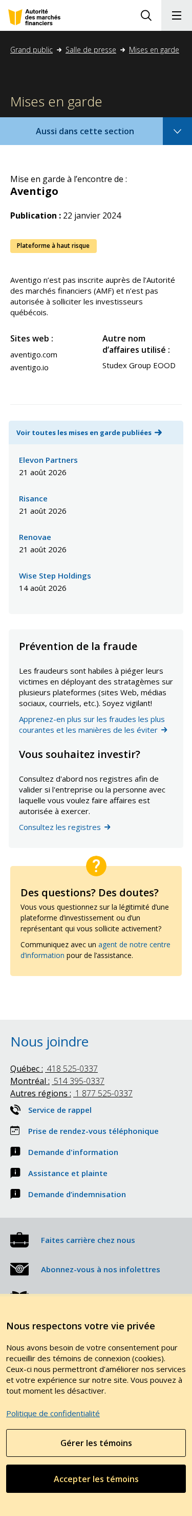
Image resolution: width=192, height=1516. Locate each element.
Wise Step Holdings (55, 575)
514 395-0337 (57, 1081)
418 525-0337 (54, 1068)
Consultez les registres (60, 827)
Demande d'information (73, 1152)
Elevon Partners (48, 460)
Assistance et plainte (68, 1173)
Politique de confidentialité (53, 1413)
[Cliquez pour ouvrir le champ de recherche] (146, 15)
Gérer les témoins (96, 1443)
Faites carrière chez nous (88, 1240)
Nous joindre (49, 1041)
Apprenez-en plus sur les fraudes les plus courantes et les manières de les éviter (92, 724)
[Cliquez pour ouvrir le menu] (176, 15)
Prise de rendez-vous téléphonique (93, 1131)
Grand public (31, 49)
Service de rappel (60, 1110)
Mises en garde (154, 49)
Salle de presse (91, 49)
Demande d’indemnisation (77, 1194)
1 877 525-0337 (71, 1093)
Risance (33, 498)
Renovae (35, 537)
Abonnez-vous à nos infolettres (100, 1269)
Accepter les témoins (96, 1479)
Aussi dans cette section (99, 135)
